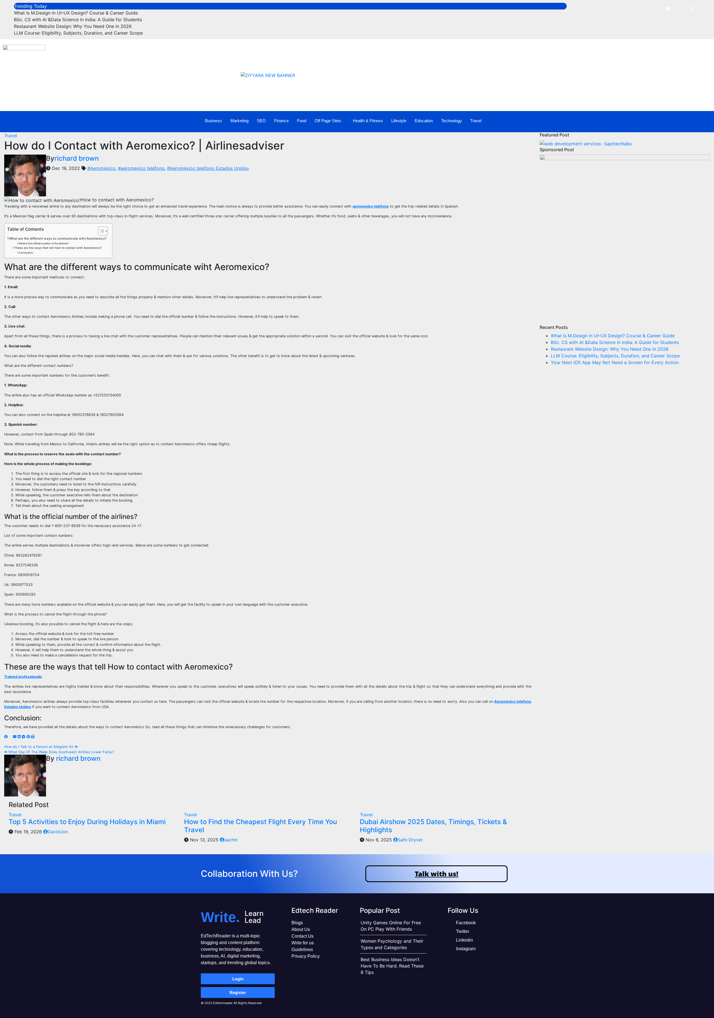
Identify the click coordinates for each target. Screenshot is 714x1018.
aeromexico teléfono (371, 206)
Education (424, 120)
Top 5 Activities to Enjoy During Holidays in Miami (87, 822)
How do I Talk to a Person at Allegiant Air (39, 747)
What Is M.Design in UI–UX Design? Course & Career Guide (76, 13)
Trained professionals (23, 677)
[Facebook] (655, 8)
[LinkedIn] (680, 8)
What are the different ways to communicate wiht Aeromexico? (58, 238)
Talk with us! (436, 873)
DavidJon (58, 831)
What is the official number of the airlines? (44, 243)
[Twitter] (668, 8)
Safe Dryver (410, 840)
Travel (475, 120)
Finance (281, 120)
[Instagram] (693, 8)
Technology (451, 120)
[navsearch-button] (687, 120)
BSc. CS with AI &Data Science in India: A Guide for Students (78, 19)
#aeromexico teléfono (141, 168)
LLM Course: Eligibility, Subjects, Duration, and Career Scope (78, 33)
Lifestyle (398, 120)
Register (238, 992)
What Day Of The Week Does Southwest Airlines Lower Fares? (60, 752)
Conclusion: (26, 252)
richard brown (76, 158)
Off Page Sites (328, 120)
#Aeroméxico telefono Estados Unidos (208, 168)
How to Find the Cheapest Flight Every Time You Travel (260, 826)
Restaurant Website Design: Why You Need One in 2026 (73, 26)
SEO (261, 120)
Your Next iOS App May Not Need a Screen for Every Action (615, 362)
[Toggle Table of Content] (100, 231)
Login (237, 978)
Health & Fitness (368, 120)
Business (213, 120)
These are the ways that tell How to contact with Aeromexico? (58, 248)
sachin (231, 840)
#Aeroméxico (101, 168)
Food (301, 120)
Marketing (239, 120)
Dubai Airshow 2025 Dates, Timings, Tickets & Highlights (433, 826)
